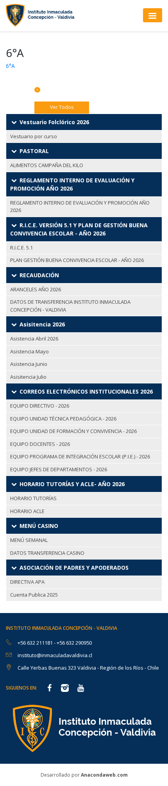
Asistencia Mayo (29, 351)
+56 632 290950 (74, 642)
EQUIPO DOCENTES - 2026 (40, 443)
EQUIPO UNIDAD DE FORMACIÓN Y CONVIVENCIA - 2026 (73, 431)
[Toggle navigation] (152, 15)
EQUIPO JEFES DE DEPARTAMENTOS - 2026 (58, 469)
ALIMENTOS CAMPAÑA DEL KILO (46, 165)
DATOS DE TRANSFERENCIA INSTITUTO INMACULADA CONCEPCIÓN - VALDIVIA (70, 305)
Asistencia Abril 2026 (34, 338)
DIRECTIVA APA (27, 581)
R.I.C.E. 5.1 (21, 247)
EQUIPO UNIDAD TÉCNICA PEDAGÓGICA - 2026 (63, 418)
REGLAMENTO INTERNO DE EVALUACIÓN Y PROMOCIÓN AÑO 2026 (80, 206)
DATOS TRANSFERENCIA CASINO (47, 552)
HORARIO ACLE (27, 511)
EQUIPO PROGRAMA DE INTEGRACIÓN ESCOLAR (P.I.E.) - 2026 (80, 456)
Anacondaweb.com (104, 775)
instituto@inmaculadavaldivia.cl (55, 655)
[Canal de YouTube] (80, 688)
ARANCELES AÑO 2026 (35, 289)
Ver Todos (61, 107)
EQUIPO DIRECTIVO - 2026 (39, 405)
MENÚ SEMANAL (29, 540)
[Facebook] (49, 688)
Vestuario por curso (33, 136)
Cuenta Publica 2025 (34, 594)
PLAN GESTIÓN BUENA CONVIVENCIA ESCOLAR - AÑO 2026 (77, 260)
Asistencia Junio (28, 363)
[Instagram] (64, 688)
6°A (10, 66)
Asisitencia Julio (28, 376)
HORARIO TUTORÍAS (33, 498)
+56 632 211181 (36, 642)
